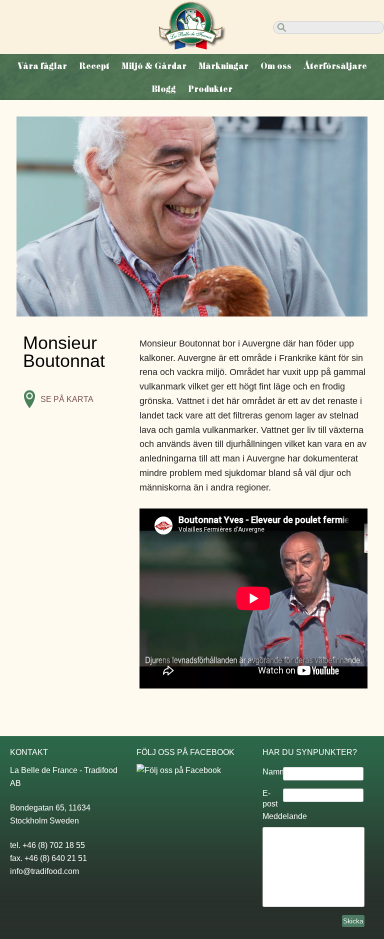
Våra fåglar (42, 66)
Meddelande (284, 816)
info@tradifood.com (44, 871)
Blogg (164, 89)
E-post (270, 798)
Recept (94, 66)
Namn (272, 772)
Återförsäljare (335, 66)
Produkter (210, 89)
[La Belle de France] (192, 47)
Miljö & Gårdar (154, 66)
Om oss (276, 66)
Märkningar (223, 66)
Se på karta (67, 399)
